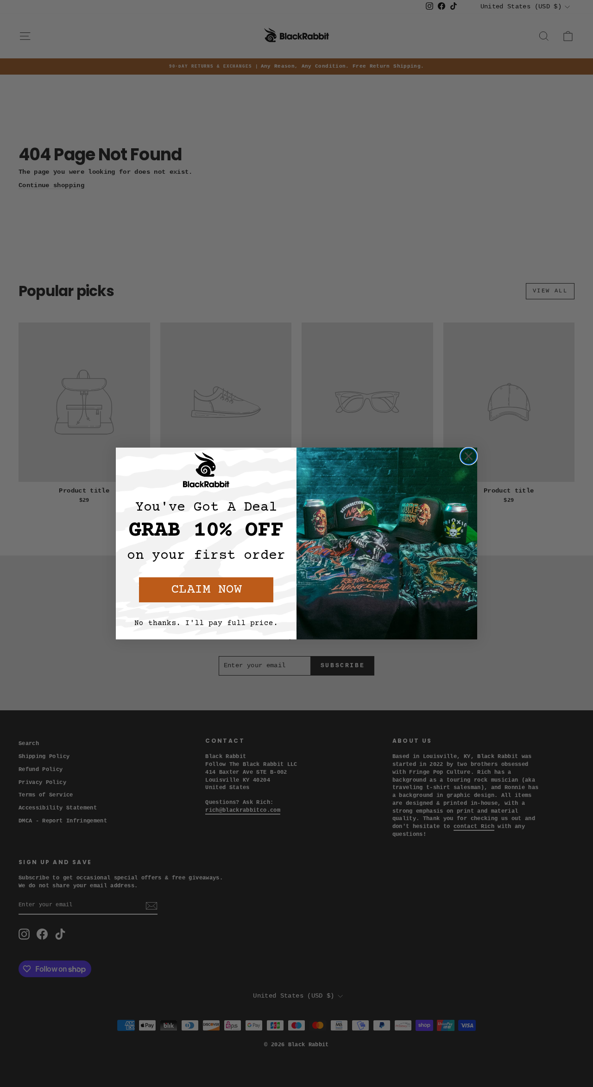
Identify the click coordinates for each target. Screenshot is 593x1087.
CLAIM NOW (206, 589)
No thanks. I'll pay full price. (206, 623)
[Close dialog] (469, 456)
